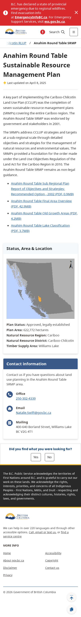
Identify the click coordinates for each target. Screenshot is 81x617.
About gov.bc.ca (13, 560)
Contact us (52, 568)
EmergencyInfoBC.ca (31, 17)
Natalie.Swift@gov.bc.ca (33, 412)
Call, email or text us (42, 532)
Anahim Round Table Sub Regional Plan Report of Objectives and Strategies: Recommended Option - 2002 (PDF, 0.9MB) (42, 188)
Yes (35, 457)
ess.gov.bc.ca (54, 21)
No (49, 457)
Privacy (7, 575)
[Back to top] (71, 597)
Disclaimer (10, 568)
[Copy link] (71, 609)
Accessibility (53, 553)
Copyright (51, 560)
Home (7, 553)
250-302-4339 (26, 398)
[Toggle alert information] (42, 32)
